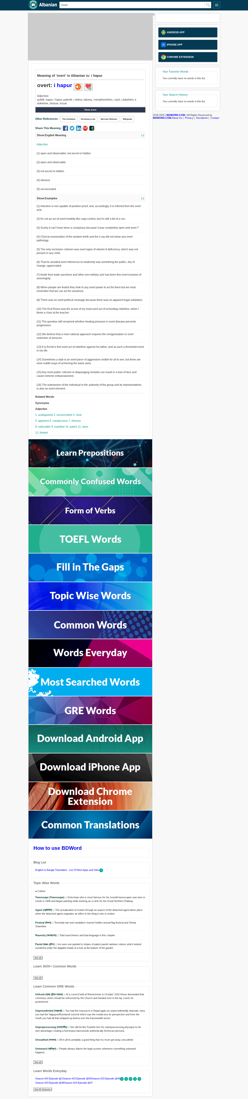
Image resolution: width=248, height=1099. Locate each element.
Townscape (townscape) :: (51, 897)
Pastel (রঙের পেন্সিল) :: (46, 944)
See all (37, 957)
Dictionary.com (88, 119)
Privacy (189, 117)
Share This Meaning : (48, 128)
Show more (90, 109)
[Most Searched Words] (90, 695)
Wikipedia (127, 119)
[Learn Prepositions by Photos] (90, 466)
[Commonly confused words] (90, 495)
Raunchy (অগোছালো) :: (47, 935)
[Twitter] (73, 129)
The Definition (68, 119)
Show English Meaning (90, 135)
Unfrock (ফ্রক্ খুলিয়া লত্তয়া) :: (50, 994)
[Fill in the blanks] (90, 580)
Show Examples (90, 198)
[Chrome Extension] (90, 809)
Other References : (47, 118)
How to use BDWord (57, 848)
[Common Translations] (90, 837)
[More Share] (91, 129)
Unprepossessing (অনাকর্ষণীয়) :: (52, 1027)
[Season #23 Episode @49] (131, 1079)
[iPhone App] (90, 780)
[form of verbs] (90, 523)
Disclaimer (202, 117)
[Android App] (90, 752)
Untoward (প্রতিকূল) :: (47, 1048)
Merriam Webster (109, 119)
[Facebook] (66, 129)
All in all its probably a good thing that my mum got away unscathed (84, 1039)
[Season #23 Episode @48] (135, 1079)
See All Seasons (42, 1089)
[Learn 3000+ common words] (90, 637)
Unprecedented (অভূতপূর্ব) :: (50, 1010)
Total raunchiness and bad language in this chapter (75, 935)
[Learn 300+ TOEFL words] (90, 552)
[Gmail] (86, 129)
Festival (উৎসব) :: (44, 922)
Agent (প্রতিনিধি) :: (45, 909)
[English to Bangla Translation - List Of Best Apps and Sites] (101, 871)
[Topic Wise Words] (90, 609)
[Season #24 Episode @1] (122, 1079)
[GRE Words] (90, 723)
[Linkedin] (79, 129)
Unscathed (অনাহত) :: (47, 1039)
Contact (215, 117)
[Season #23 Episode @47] (139, 1079)
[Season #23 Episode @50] (126, 1079)
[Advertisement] (89, 36)
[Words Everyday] (90, 666)
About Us (177, 117)
